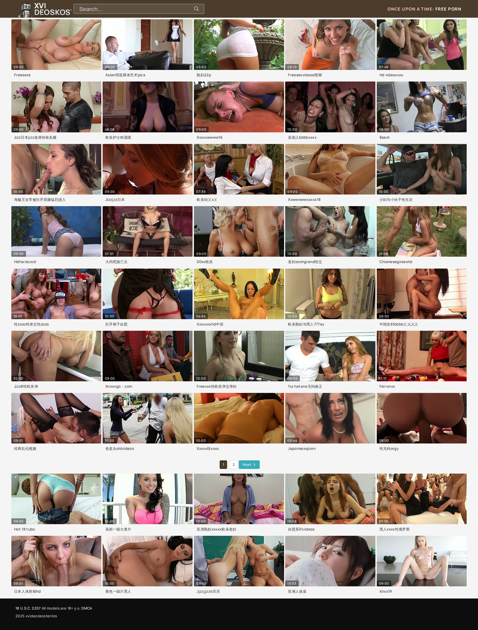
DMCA (86, 608)
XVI (67, 9)
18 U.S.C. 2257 (28, 608)
